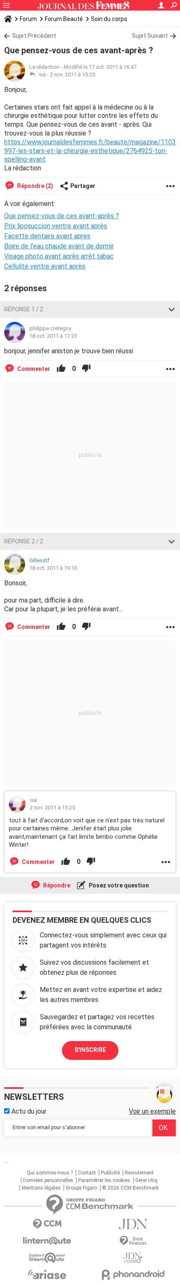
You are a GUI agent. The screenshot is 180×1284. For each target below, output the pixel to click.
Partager (82, 186)
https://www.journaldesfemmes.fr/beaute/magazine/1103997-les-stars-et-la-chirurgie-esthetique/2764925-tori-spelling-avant (90, 151)
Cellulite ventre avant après (44, 266)
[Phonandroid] (133, 1274)
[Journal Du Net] (133, 1224)
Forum (28, 19)
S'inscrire (90, 1050)
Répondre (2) (34, 186)
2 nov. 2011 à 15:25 (72, 74)
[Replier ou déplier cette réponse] (171, 309)
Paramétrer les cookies (104, 1180)
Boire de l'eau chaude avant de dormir (59, 246)
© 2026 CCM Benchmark (130, 1188)
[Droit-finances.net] (133, 1241)
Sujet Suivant (150, 35)
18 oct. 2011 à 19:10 (53, 568)
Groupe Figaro (81, 1188)
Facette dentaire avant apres (47, 236)
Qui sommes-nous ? (50, 1173)
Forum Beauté (64, 19)
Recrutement (139, 1173)
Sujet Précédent (34, 35)
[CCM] (47, 1224)
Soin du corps (109, 19)
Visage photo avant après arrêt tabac (59, 256)
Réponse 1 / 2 (23, 309)
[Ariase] (47, 1274)
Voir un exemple (152, 1111)
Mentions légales (41, 1188)
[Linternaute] (47, 1241)
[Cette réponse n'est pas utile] (86, 368)
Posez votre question (118, 885)
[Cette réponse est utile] (61, 368)
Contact (87, 1173)
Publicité (110, 1173)
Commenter (33, 368)
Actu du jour (28, 1111)
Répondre (56, 885)
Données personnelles (48, 1180)
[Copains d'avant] (47, 1258)
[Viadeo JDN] (133, 1258)
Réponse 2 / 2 (23, 541)
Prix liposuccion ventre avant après (55, 226)
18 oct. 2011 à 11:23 (53, 336)
